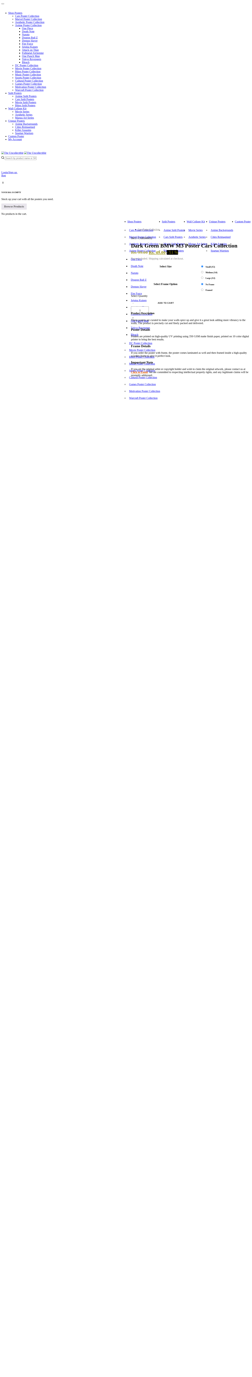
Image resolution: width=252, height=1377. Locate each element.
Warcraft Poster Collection (29, 90)
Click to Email (139, 372)
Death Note (28, 31)
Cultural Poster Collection (29, 80)
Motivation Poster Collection (30, 86)
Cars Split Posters (24, 99)
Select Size (166, 266)
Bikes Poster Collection (27, 71)
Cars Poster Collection (27, 16)
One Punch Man (31, 56)
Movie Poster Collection (28, 68)
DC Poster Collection (26, 65)
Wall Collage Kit (17, 108)
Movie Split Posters (25, 102)
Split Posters (15, 93)
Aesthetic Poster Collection (29, 22)
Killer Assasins (23, 130)
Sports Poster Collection (28, 77)
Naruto (25, 34)
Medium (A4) (211, 272)
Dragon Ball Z (30, 37)
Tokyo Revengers (31, 59)
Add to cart (166, 303)
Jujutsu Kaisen (30, 46)
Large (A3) (210, 278)
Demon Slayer (30, 40)
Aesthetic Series (23, 114)
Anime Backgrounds (26, 123)
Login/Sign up (9, 172)
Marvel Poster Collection (28, 19)
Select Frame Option (165, 284)
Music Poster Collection (28, 74)
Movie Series (22, 111)
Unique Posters (16, 120)
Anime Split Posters (26, 96)
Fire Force (27, 43)
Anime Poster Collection (28, 25)
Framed (209, 290)
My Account (15, 139)
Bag (3, 175)
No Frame (210, 284)
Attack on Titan (30, 49)
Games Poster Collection (28, 83)
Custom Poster (16, 136)
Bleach (25, 62)
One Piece (27, 28)
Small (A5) (210, 267)
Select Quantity (139, 295)
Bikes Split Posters (25, 105)
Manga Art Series (24, 117)
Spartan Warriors (24, 133)
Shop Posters (15, 12)
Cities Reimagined (25, 127)
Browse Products (14, 206)
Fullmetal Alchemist (33, 53)
